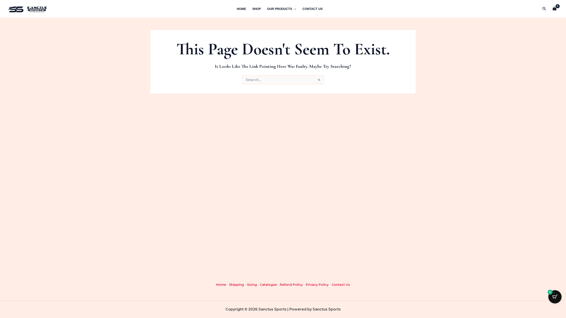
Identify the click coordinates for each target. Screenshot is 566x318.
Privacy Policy (317, 285)
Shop (256, 9)
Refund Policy (291, 285)
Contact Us (312, 9)
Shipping (236, 285)
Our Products (279, 9)
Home (241, 9)
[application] (294, 9)
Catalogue (268, 285)
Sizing (252, 285)
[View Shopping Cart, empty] (554, 9)
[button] (544, 9)
